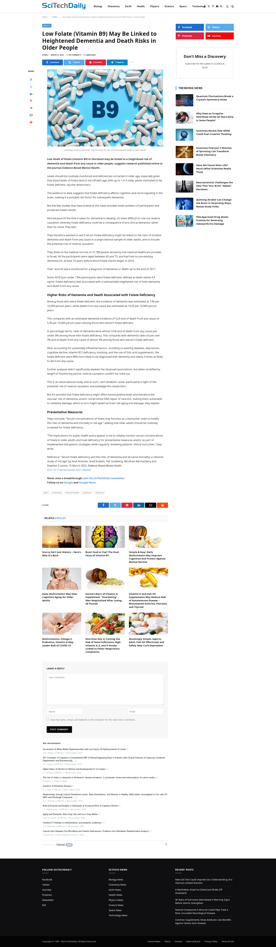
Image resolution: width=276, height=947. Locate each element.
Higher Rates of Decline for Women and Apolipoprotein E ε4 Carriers (74, 769)
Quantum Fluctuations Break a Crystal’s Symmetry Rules (214, 98)
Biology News (116, 879)
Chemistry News (117, 884)
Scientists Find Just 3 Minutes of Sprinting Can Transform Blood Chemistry (214, 151)
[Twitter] (31, 87)
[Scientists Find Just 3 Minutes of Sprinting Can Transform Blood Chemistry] (184, 152)
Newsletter (48, 899)
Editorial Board (193, 941)
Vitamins (99, 492)
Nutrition (87, 492)
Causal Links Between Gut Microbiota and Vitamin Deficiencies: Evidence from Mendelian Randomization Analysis (96, 831)
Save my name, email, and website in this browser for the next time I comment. (92, 719)
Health (141, 6)
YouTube (46, 889)
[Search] (232, 6)
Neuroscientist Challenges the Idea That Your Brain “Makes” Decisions (214, 186)
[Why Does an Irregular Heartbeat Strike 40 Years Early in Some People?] (184, 117)
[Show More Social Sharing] (131, 62)
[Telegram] (31, 108)
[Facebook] (31, 80)
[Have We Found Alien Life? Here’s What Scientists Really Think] (184, 169)
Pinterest (47, 894)
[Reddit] (31, 122)
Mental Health (72, 492)
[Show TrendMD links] (166, 844)
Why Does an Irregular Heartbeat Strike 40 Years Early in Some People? (215, 117)
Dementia (56, 492)
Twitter (46, 884)
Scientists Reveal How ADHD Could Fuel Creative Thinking (213, 132)
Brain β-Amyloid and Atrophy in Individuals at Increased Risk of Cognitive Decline (80, 806)
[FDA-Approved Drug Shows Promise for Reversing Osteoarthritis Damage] (184, 221)
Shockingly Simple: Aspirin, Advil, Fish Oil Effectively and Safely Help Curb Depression (146, 642)
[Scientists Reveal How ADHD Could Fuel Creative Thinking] (184, 135)
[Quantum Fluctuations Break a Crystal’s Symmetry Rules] (184, 100)
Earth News (115, 889)
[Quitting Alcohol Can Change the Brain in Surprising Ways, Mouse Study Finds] (184, 204)
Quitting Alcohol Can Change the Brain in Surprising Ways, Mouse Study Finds (213, 203)
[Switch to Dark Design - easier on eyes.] (227, 6)
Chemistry (114, 6)
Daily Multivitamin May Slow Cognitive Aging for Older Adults (59, 597)
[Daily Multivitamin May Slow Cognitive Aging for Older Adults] (61, 579)
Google (68, 482)
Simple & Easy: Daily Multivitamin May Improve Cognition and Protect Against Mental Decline (147, 556)
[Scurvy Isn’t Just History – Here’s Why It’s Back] (61, 537)
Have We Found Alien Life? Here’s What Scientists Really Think (213, 169)
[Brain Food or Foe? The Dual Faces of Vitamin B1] (105, 537)
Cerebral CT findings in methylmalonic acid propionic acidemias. (72, 822)
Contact (178, 941)
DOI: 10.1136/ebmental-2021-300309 (69, 470)
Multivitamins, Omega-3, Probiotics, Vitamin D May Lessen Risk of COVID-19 (57, 642)
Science (169, 6)
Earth (128, 6)
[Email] (31, 115)
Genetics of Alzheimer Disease (57, 786)
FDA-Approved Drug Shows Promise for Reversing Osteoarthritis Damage (212, 220)
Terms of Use (228, 941)
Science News (116, 905)
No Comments (75, 55)
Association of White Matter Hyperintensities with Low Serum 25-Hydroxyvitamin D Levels (84, 749)
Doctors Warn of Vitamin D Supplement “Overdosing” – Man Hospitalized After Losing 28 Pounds (103, 598)
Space (183, 6)
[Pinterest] (31, 101)
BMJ (46, 492)
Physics (154, 6)
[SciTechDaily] (63, 6)
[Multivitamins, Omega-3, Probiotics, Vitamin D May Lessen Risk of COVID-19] (61, 624)
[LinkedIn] (31, 94)
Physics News (116, 899)
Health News (115, 894)
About (167, 941)
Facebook (47, 879)
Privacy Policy (210, 941)
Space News (115, 910)
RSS (44, 905)
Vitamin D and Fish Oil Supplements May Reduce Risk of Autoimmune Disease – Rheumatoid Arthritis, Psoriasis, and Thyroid (148, 600)
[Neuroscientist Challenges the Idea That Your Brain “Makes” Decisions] (184, 186)
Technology (199, 6)
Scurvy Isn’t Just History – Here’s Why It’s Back (61, 553)
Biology (98, 6)
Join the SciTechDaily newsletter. (104, 478)
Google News (87, 482)
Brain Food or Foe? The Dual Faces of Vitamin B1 (102, 553)
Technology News (118, 915)
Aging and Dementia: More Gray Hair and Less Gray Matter (70, 814)
